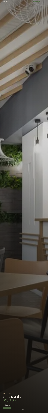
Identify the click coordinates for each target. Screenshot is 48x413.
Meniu (4, 1)
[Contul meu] (41, 1)
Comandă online (36, 1)
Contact (11, 1)
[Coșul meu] (44, 1)
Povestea (7, 1)
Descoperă (24, 409)
